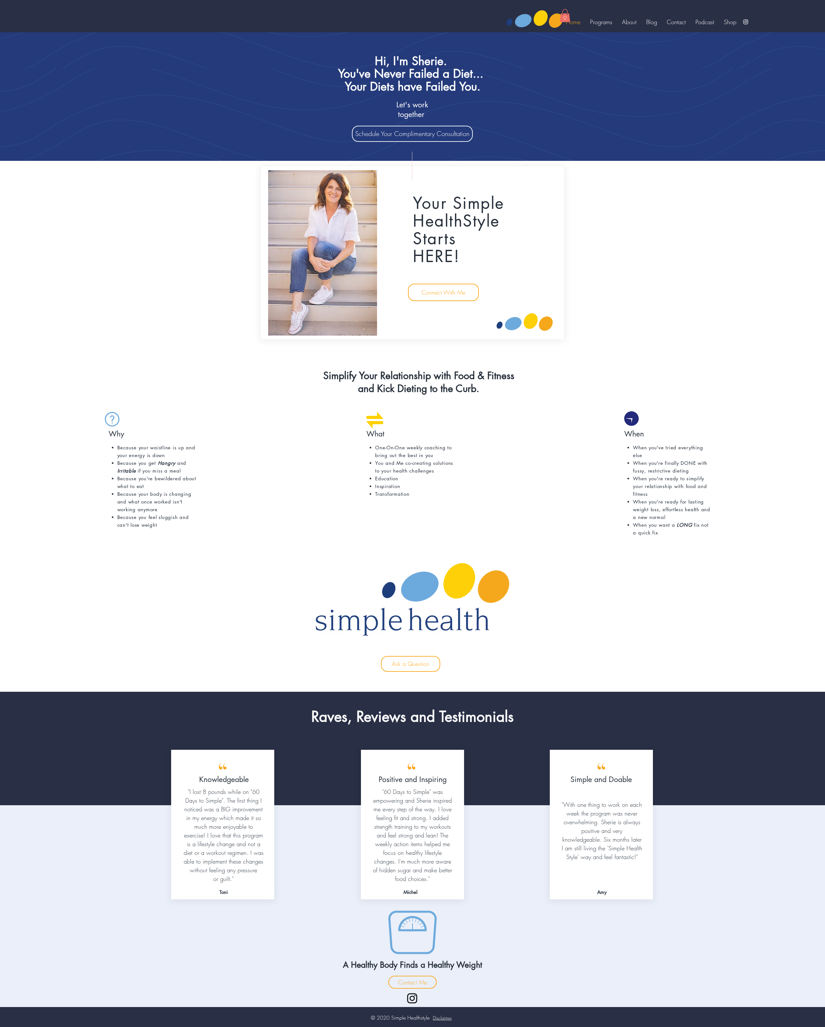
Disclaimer (442, 1018)
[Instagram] (745, 22)
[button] (564, 15)
